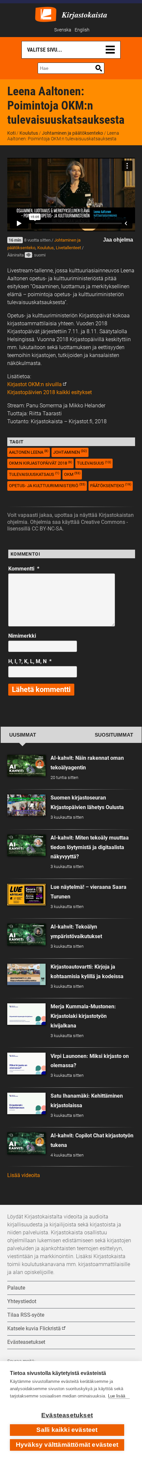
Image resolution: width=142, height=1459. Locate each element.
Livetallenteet (68, 247)
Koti (11, 133)
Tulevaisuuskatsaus (34, 474)
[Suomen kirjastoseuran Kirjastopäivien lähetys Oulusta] (26, 805)
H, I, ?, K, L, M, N (30, 661)
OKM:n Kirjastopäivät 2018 (40, 463)
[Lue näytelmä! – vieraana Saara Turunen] (26, 894)
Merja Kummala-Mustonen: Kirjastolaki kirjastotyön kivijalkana (83, 1016)
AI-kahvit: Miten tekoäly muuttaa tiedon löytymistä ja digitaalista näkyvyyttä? (90, 847)
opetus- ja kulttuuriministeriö (47, 485)
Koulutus (28, 133)
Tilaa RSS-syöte (25, 1315)
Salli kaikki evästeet (66, 1429)
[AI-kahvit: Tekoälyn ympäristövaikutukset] (26, 934)
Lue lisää (116, 1395)
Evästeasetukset (67, 1415)
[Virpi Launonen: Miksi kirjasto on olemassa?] (26, 1063)
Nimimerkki (22, 636)
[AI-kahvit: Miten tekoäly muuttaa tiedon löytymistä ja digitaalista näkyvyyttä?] (26, 845)
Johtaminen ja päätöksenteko (72, 133)
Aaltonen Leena (28, 452)
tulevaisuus (94, 463)
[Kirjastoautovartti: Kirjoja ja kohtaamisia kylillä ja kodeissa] (26, 974)
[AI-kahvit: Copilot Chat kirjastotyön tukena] (26, 1143)
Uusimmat (22, 735)
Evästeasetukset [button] (26, 1342)
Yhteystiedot (21, 1301)
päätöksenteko (110, 485)
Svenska (62, 30)
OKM (72, 474)
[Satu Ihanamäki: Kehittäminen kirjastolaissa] (26, 1103)
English (82, 30)
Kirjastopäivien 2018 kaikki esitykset (49, 392)
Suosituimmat (114, 735)
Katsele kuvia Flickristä (34, 1328)
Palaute (16, 1288)
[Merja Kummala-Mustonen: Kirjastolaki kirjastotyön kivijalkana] (26, 1014)
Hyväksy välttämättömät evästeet (67, 1444)
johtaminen (70, 452)
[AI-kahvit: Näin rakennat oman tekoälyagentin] (26, 765)
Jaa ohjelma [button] (118, 240)
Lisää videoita (23, 1175)
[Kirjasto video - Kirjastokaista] (45, 14)
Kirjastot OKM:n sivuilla (34, 384)
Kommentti (23, 569)
